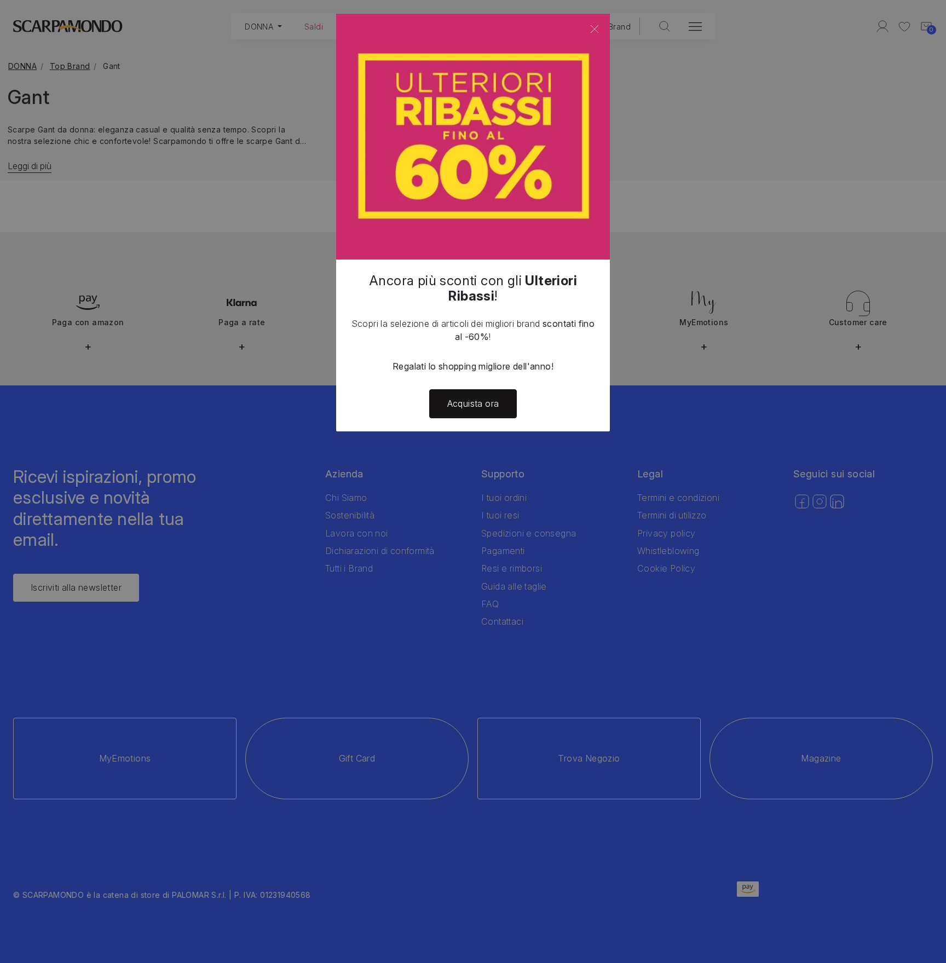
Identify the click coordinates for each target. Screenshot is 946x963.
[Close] (594, 29)
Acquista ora (473, 403)
